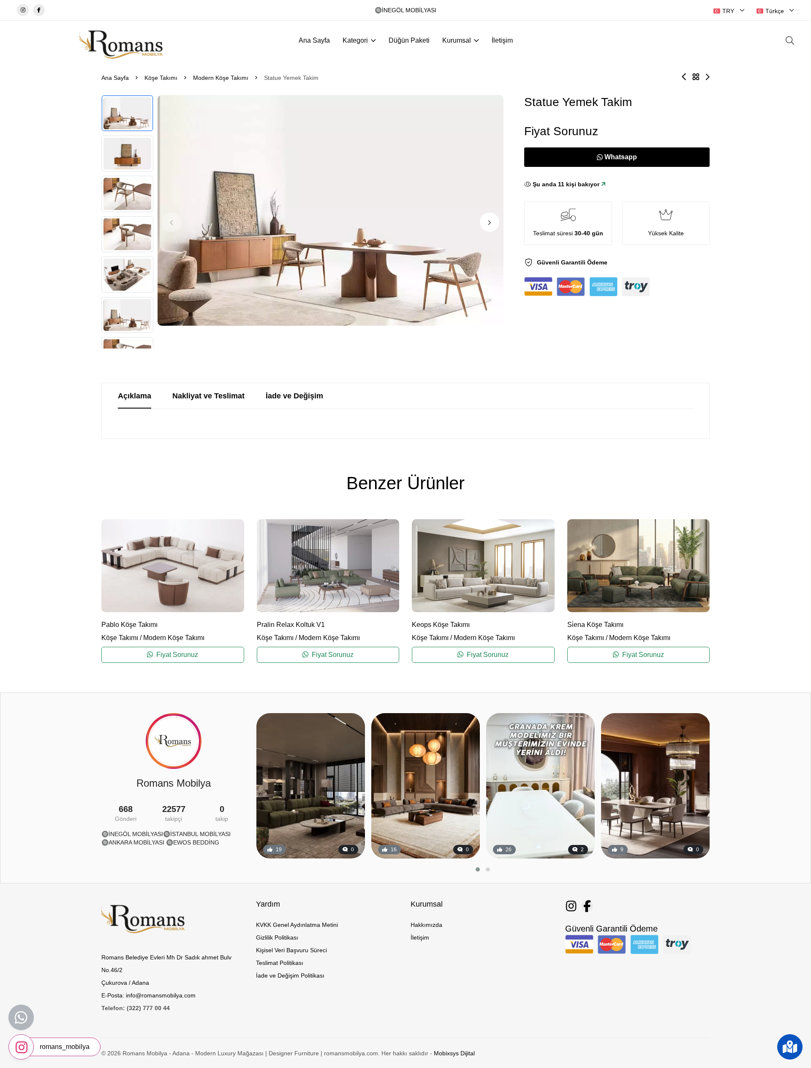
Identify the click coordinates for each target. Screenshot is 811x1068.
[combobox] (729, 11)
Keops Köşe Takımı (441, 624)
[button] (489, 222)
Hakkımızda (426, 924)
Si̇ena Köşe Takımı (595, 624)
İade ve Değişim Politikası (290, 975)
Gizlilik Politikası (277, 937)
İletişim (502, 40)
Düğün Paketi (409, 40)
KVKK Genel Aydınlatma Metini (297, 924)
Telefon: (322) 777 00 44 (135, 1008)
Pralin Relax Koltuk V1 (291, 624)
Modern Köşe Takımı (220, 77)
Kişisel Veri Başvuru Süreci (291, 950)
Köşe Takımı (160, 77)
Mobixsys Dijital (454, 1053)
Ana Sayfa (314, 40)
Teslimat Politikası (279, 962)
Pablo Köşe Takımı (129, 624)
